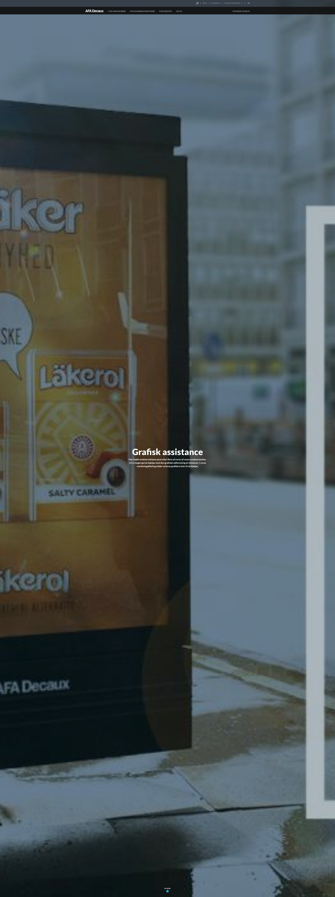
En (249, 3)
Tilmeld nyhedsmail (232, 3)
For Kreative (165, 11)
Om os (179, 11)
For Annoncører (117, 11)
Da (245, 3)
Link (167, 891)
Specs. (204, 3)
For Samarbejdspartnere (142, 11)
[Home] (95, 11)
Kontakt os (215, 3)
